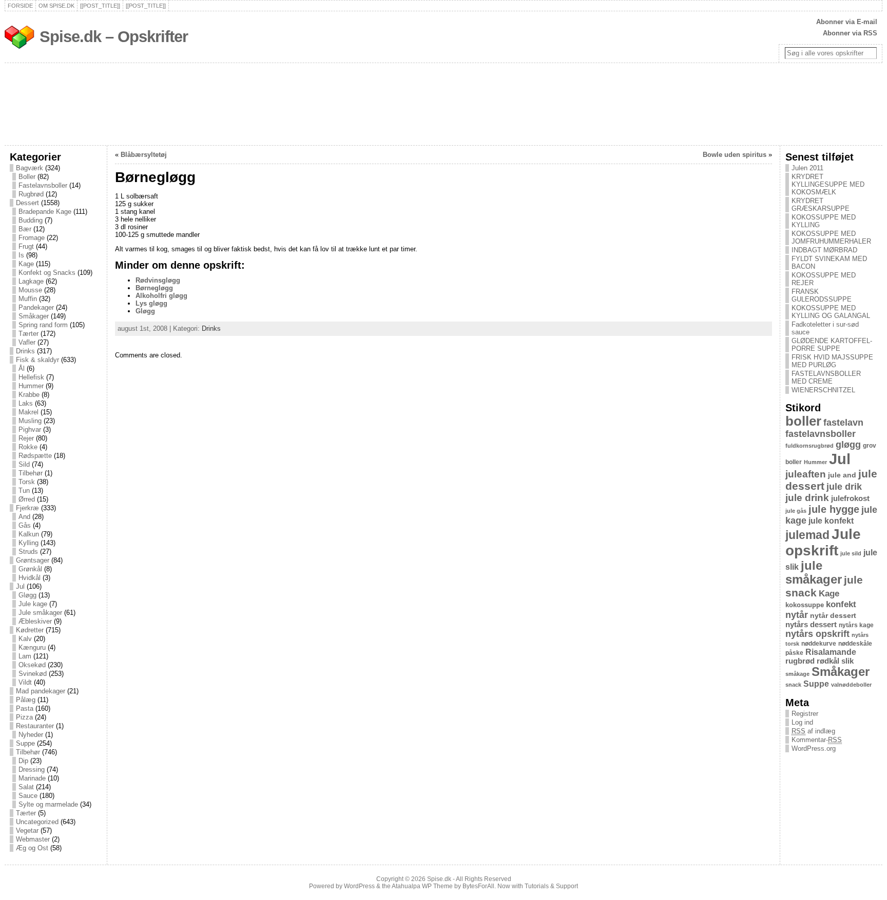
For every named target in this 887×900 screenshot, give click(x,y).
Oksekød (32, 665)
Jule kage (32, 604)
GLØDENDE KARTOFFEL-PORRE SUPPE (832, 344)
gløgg (848, 444)
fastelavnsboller (820, 434)
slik (847, 661)
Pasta (24, 708)
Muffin (27, 299)
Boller (26, 177)
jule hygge (833, 509)
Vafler (26, 342)
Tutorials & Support (551, 886)
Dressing (31, 769)
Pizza (24, 717)
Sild (24, 464)
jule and (842, 475)
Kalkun (28, 534)
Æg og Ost (32, 848)
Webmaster (33, 839)
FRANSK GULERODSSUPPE (822, 295)
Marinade (32, 778)
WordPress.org (814, 748)
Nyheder (30, 734)
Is (21, 255)
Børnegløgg (154, 288)
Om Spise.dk (56, 6)
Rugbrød (31, 194)
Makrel (28, 412)
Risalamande (830, 651)
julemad (807, 535)
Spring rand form (43, 325)
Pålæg (25, 700)
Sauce (27, 795)
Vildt (25, 682)
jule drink (807, 497)
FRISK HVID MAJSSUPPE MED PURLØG (832, 361)
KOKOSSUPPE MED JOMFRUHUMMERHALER (831, 237)
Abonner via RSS (850, 33)
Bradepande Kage (44, 211)
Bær (24, 229)
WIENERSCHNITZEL (823, 390)
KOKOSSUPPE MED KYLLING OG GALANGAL (831, 311)
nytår (796, 615)
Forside (20, 6)
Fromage (31, 238)
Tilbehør (30, 473)
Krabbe (29, 394)
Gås (24, 525)
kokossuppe (804, 605)
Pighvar (29, 429)
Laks (25, 403)
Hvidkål (29, 578)
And (24, 517)
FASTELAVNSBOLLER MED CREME (826, 377)
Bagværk (29, 168)
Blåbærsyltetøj (144, 154)
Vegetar (27, 830)
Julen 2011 (807, 168)
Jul (20, 586)
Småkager (33, 316)
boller (803, 421)
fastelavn (843, 422)
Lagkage (31, 281)
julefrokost (850, 498)
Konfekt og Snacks (46, 272)
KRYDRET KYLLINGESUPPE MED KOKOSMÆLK (828, 184)
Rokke (27, 447)
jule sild (850, 553)
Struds (28, 551)
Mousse (30, 290)
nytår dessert (833, 615)
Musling (30, 421)
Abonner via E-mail (846, 22)
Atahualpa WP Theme (422, 886)
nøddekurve (818, 643)
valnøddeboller (851, 685)
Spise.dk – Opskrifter (114, 37)
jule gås (795, 511)
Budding (30, 220)
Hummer (31, 386)
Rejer (26, 438)
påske (794, 652)
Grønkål (30, 569)
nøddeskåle (855, 643)
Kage (26, 264)
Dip (23, 761)
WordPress (359, 886)
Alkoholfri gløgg (161, 295)
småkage (797, 674)
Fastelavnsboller (42, 185)
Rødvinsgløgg (158, 280)
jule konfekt (831, 520)
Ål (21, 368)
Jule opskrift (823, 542)
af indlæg (813, 731)
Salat (26, 787)
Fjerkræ (27, 508)
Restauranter (35, 726)
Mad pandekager (40, 691)
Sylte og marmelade (48, 804)
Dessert (27, 203)
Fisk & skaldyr (37, 360)
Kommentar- (817, 740)
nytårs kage (856, 625)
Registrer (805, 713)
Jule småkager (40, 612)
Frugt (26, 246)
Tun (24, 490)
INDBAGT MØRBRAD (824, 250)
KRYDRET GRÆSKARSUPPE (821, 204)
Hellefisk (31, 377)
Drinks (25, 351)
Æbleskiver (35, 621)
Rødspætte (35, 455)
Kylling (28, 543)
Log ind (802, 722)
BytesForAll (478, 886)
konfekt (841, 604)
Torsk (26, 482)
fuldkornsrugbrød (809, 446)
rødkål (828, 661)
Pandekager (36, 307)
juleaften (805, 474)
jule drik (844, 487)
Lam (24, 656)
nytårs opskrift (817, 634)
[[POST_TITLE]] (100, 6)
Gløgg (27, 595)
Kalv (25, 639)
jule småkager (813, 572)
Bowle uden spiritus (734, 154)
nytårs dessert (811, 625)
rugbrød (800, 661)
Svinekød (32, 673)
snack (793, 685)
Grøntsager (32, 560)
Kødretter (30, 630)
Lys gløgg (151, 303)
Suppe (25, 743)
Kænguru (32, 647)
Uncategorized (37, 822)
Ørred (26, 499)
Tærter (28, 333)
